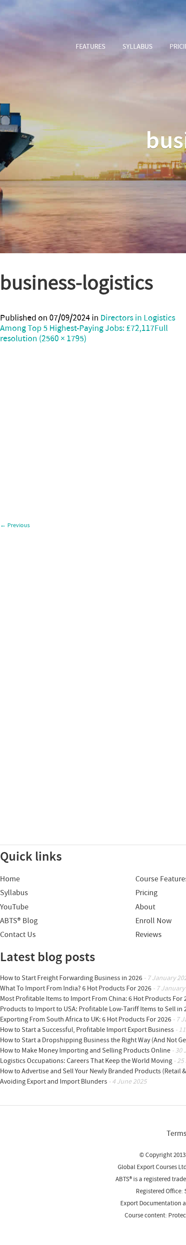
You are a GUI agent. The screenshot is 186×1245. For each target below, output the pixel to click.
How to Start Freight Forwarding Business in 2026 (71, 978)
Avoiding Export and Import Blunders (53, 1081)
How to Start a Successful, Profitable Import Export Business (87, 1029)
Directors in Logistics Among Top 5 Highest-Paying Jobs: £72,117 (87, 323)
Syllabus (137, 46)
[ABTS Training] (32, 47)
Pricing (146, 893)
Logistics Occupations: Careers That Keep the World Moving (86, 1060)
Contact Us (18, 935)
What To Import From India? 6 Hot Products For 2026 (75, 988)
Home (10, 879)
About (145, 907)
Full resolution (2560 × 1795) (84, 333)
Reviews (148, 935)
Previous (15, 525)
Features (91, 46)
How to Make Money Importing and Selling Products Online (85, 1050)
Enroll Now (153, 921)
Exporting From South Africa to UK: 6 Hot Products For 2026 (85, 1019)
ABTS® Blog (19, 921)
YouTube (14, 907)
